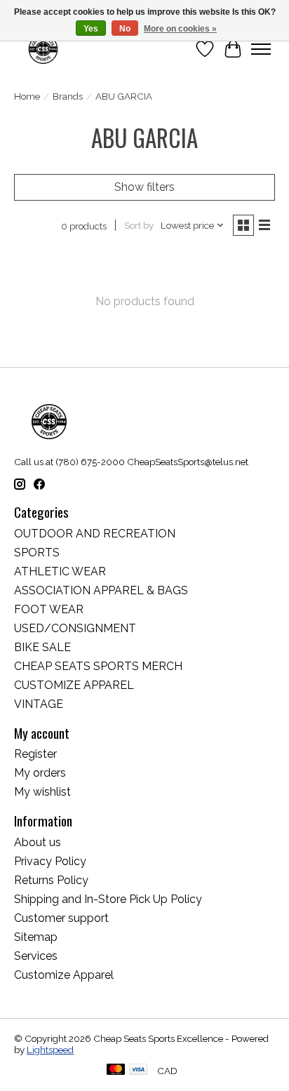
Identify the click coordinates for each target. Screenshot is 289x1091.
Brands (68, 96)
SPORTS (37, 552)
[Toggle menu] (261, 49)
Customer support (61, 918)
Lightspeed (50, 1049)
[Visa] (138, 1070)
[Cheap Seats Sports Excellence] (43, 48)
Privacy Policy (50, 861)
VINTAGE (38, 704)
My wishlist (42, 791)
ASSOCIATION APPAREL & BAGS (101, 590)
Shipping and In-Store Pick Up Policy (108, 899)
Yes (90, 29)
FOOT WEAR (48, 609)
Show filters (144, 187)
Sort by (139, 225)
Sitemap (36, 937)
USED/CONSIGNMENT (75, 628)
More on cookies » (180, 29)
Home (27, 96)
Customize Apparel (64, 975)
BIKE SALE (42, 647)
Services (36, 956)
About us (37, 842)
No (124, 29)
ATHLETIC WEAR (60, 571)
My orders (40, 772)
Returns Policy (51, 880)
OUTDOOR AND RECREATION (94, 533)
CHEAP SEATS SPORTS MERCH (98, 666)
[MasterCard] (116, 1070)
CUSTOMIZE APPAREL (74, 685)
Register (35, 754)
